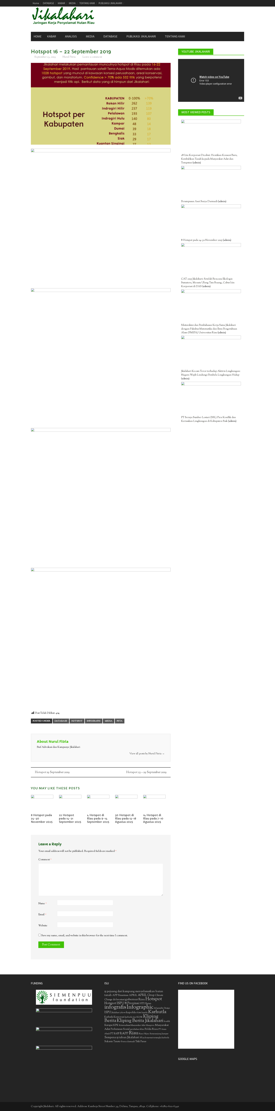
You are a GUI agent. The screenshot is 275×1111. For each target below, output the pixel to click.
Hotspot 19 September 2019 (52, 772)
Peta (120, 721)
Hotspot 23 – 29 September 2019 (146, 772)
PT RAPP (114, 1033)
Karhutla (157, 1012)
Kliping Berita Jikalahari (140, 1020)
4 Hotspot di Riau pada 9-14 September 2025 (98, 818)
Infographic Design (162, 1008)
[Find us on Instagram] (241, 3)
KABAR (61, 3)
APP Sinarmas (120, 995)
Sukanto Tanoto (112, 1041)
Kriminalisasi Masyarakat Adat (132, 1025)
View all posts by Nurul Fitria (147, 754)
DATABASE (48, 3)
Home (36, 3)
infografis (115, 1007)
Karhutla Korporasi (114, 1017)
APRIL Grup (146, 995)
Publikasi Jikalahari (141, 36)
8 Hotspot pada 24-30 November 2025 (201, 240)
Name (42, 904)
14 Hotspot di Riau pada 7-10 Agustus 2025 (153, 818)
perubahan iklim (137, 1029)
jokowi (123, 1012)
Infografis (93, 721)
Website (42, 926)
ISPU (107, 1012)
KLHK (140, 1017)
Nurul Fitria (69, 57)
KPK (115, 1025)
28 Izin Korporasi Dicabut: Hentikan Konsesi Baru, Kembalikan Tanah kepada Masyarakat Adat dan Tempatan (209, 159)
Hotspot (76, 721)
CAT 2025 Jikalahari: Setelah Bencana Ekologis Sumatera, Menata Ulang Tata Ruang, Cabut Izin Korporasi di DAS (207, 282)
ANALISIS (71, 36)
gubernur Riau (135, 999)
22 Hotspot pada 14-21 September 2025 (70, 818)
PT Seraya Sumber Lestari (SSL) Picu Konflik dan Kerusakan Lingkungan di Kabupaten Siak (208, 419)
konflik (167, 1021)
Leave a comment (92, 57)
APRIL (133, 995)
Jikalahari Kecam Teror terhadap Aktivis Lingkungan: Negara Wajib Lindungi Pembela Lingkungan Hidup (210, 373)
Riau (133, 1033)
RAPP (124, 1033)
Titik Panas (140, 1041)
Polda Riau (151, 1029)
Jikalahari (115, 1012)
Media (90, 36)
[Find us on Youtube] (235, 3)
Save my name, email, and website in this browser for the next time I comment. (84, 936)
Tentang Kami (175, 36)
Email (42, 915)
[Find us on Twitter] (228, 3)
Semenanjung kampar (159, 1033)
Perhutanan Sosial (120, 1029)
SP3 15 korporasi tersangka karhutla (154, 1037)
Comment (45, 860)
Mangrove (150, 1025)
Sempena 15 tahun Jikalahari (121, 1038)
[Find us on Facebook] (222, 3)
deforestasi (119, 999)
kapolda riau (133, 1012)
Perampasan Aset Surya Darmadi (199, 201)
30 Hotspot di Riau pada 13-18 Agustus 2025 (125, 818)
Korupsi (108, 1025)
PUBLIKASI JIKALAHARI (110, 3)
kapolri (145, 1012)
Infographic (140, 1007)
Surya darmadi (128, 1041)
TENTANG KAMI (87, 3)
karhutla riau (130, 1017)
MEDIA (72, 3)
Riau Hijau (144, 1033)
